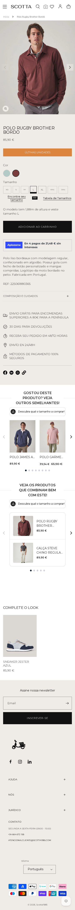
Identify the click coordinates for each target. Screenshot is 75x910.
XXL (53, 191)
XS (8, 191)
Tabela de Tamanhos (57, 198)
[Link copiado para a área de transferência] (24, 373)
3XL (64, 191)
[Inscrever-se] (67, 703)
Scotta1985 (42, 904)
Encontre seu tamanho (17, 198)
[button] (5, 6)
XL (42, 189)
